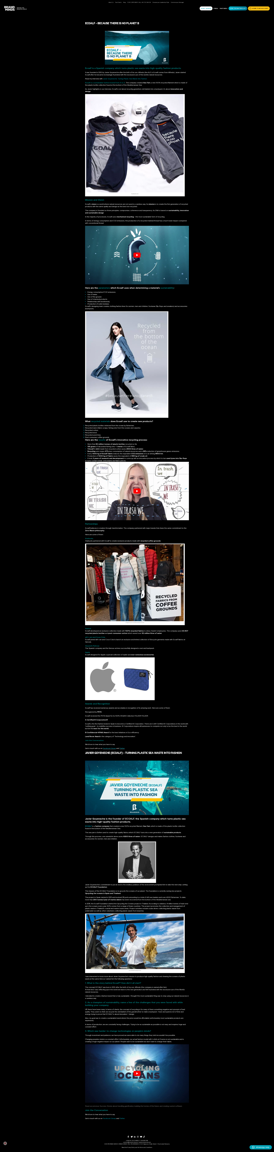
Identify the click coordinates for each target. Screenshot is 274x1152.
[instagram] (138, 1137)
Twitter (122, 748)
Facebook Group (109, 748)
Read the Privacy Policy (128, 1147)
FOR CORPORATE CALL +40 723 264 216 (139, 2)
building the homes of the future (146, 1106)
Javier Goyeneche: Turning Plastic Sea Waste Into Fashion (125, 79)
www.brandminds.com (145, 1142)
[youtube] (141, 1136)
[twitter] (132, 1137)
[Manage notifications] (5, 1143)
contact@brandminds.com (130, 1142)
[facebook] (129, 1137)
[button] (260, 1147)
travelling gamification (126, 1106)
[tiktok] (144, 1137)
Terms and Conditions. (146, 1147)
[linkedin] (135, 1137)
